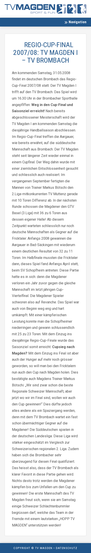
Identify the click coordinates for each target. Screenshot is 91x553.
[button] (75, 22)
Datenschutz (67, 548)
